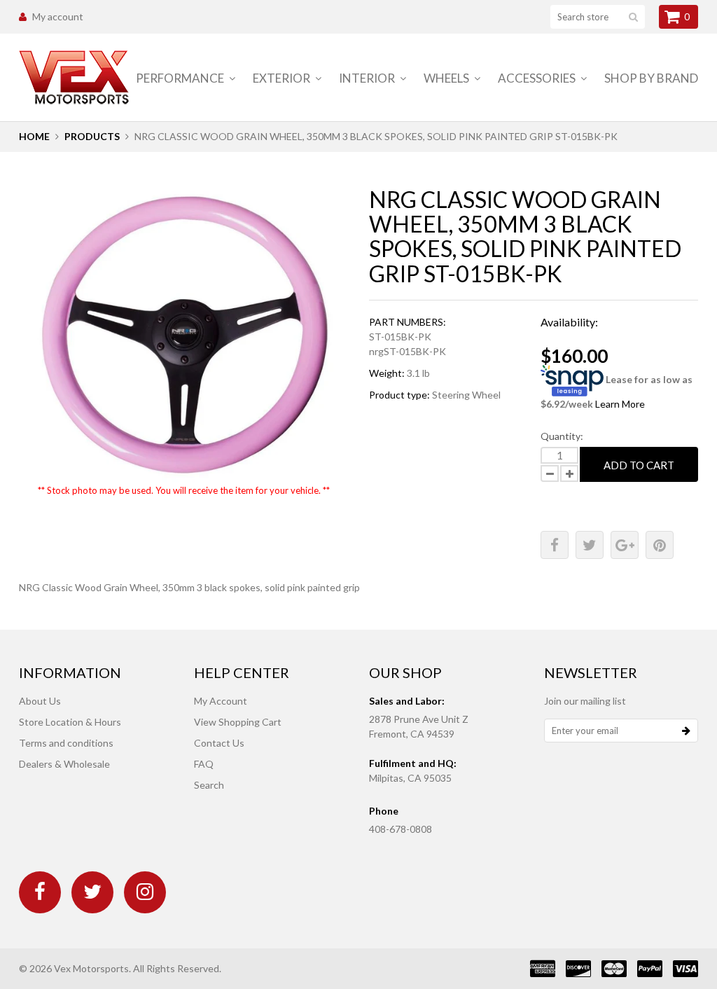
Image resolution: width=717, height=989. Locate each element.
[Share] (555, 545)
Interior (368, 78)
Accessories (538, 78)
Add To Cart (639, 465)
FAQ (204, 764)
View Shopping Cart (237, 722)
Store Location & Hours (70, 722)
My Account (220, 701)
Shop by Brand (651, 78)
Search (209, 785)
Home (34, 136)
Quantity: (562, 436)
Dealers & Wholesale (64, 764)
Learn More (620, 404)
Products (92, 136)
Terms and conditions (66, 743)
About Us (40, 701)
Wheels (447, 78)
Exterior (282, 78)
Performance (181, 78)
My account (57, 16)
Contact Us (219, 743)
